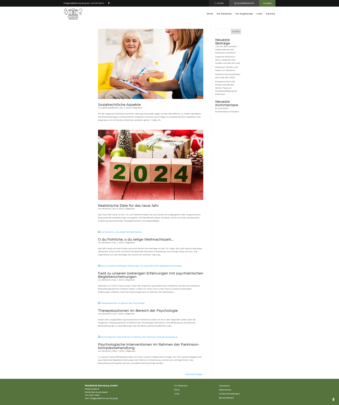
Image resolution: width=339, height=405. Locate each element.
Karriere (270, 14)
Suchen (236, 31)
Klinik (210, 14)
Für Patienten (224, 14)
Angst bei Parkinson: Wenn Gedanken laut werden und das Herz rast (227, 60)
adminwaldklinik (110, 108)
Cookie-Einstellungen (229, 394)
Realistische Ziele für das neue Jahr (128, 205)
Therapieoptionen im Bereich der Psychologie (138, 310)
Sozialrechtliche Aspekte (119, 105)
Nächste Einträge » (194, 374)
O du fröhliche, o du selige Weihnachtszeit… (135, 239)
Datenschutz (225, 390)
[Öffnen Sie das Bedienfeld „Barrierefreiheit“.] (333, 399)
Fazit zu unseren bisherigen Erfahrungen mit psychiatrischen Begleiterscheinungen (150, 275)
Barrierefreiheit (226, 398)
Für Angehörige (244, 14)
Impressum (224, 385)
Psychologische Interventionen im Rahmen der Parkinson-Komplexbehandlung (148, 346)
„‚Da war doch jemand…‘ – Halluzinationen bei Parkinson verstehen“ (227, 49)
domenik (106, 209)
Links (259, 14)
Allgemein (137, 108)
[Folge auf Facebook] (109, 3)
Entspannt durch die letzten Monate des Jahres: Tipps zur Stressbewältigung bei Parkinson (226, 87)
